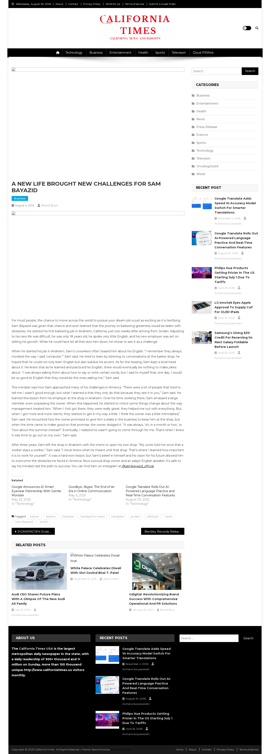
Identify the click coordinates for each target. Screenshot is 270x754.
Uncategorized (207, 166)
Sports (160, 52)
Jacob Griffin (111, 578)
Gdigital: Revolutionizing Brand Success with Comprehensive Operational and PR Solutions (154, 599)
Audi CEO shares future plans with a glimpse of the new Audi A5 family (38, 599)
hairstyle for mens (93, 516)
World (200, 174)
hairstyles (117, 516)
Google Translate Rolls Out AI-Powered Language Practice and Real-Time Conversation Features (150, 491)
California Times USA (36, 649)
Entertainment (120, 52)
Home (179, 749)
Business (96, 52)
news (168, 516)
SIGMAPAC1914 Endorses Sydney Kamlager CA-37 (36, 532)
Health (143, 52)
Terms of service (134, 3)
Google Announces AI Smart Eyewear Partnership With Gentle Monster (36, 491)
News (200, 119)
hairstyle (68, 516)
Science (202, 135)
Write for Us (113, 3)
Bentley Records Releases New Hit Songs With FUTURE (164, 532)
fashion (51, 516)
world (43, 521)
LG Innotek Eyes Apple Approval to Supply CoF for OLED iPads (234, 307)
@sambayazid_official (138, 466)
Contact (73, 3)
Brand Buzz (49, 205)
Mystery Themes (121, 749)
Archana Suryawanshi (25, 615)
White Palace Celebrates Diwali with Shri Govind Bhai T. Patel (95, 570)
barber (34, 516)
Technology (73, 52)
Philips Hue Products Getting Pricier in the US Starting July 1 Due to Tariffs (235, 275)
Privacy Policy (92, 3)
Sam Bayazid (24, 521)
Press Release (206, 127)
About (59, 3)
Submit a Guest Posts (162, 3)
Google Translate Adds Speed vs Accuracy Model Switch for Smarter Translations (235, 205)
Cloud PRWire (203, 52)
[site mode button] (247, 28)
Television (179, 52)
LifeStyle (152, 516)
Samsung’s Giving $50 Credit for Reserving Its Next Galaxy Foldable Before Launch (233, 340)
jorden (135, 516)
